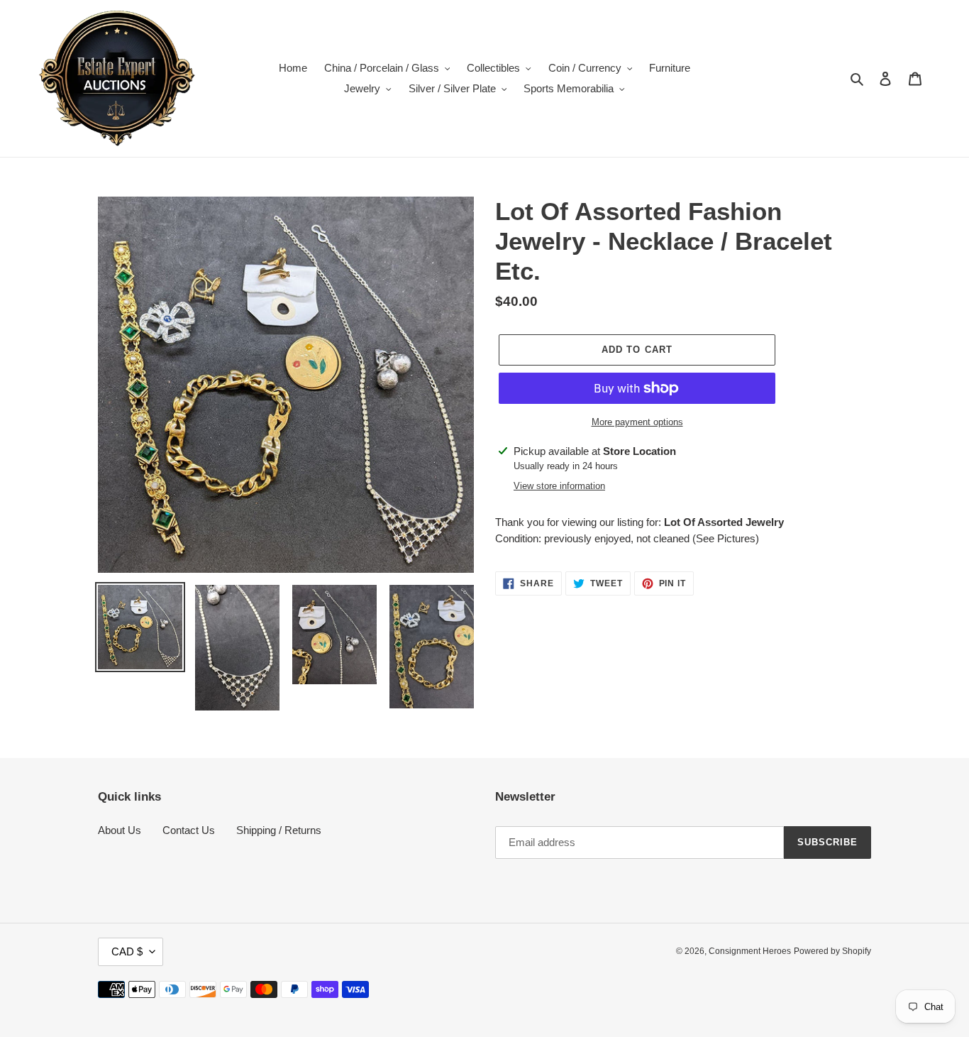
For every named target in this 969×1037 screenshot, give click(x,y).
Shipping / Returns (278, 830)
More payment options (637, 422)
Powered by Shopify (832, 951)
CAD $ (127, 951)
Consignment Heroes (750, 951)
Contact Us (188, 830)
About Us (119, 830)
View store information (559, 486)
